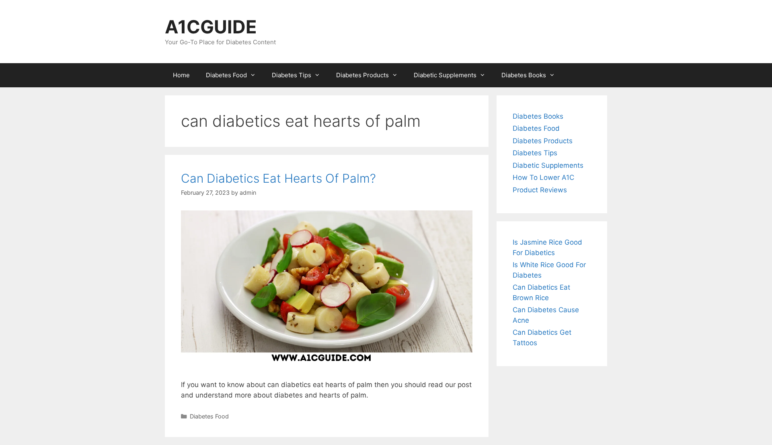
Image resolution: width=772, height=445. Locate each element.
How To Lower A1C (543, 177)
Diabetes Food (226, 75)
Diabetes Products (362, 75)
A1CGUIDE (211, 27)
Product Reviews (540, 190)
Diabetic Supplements (445, 75)
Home (181, 75)
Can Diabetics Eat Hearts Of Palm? (278, 178)
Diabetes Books (523, 75)
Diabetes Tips (291, 75)
